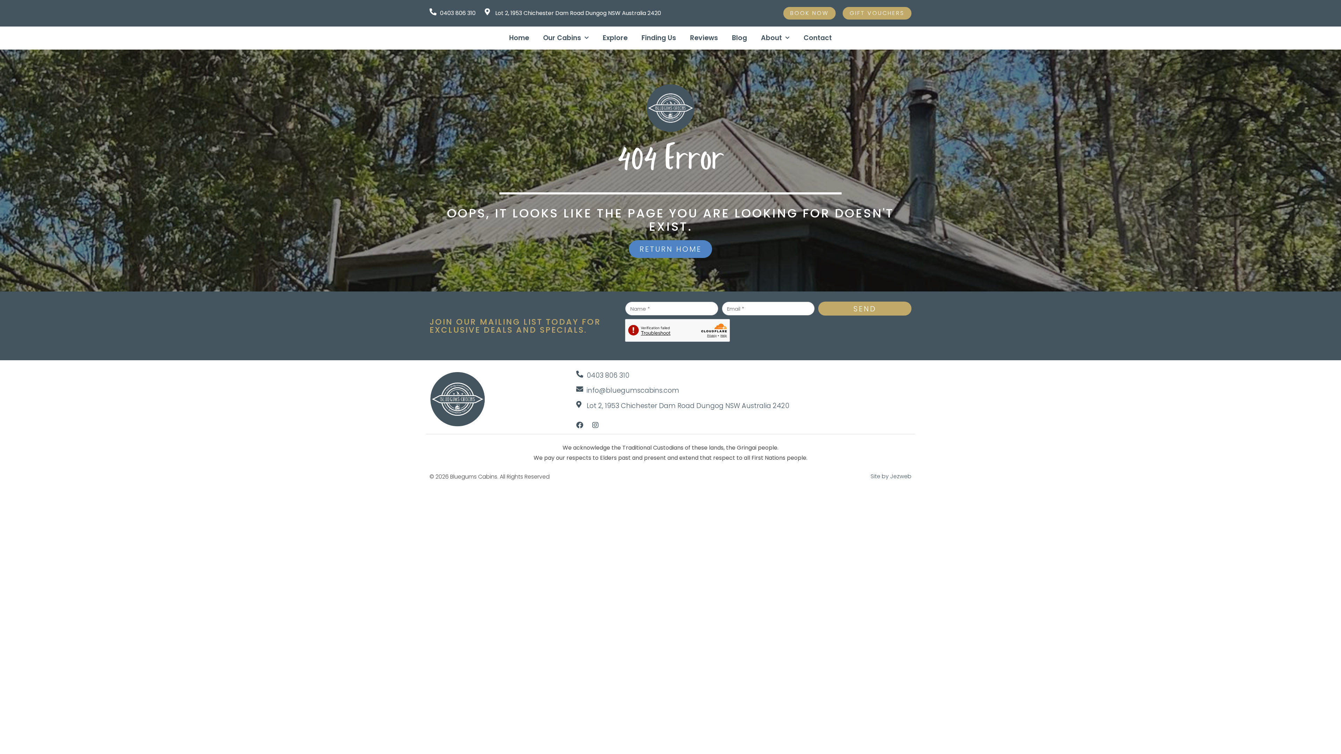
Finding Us (659, 38)
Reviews (704, 38)
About (771, 38)
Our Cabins (562, 38)
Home (519, 38)
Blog (739, 38)
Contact (818, 38)
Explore (615, 38)
